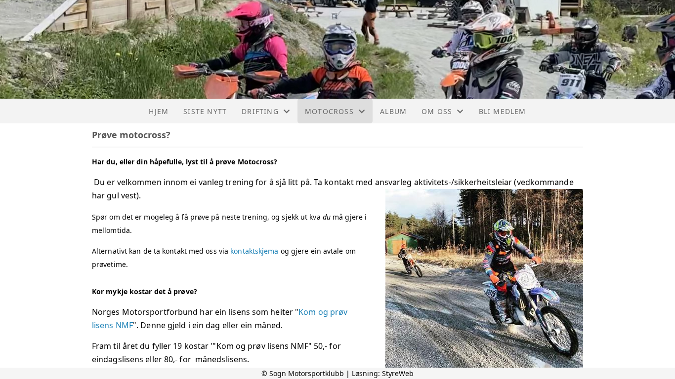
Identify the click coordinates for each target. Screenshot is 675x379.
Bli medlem (502, 111)
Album (393, 111)
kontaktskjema (254, 251)
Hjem (159, 111)
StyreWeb (398, 373)
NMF (123, 325)
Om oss (437, 111)
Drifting (260, 111)
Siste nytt (205, 111)
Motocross (329, 111)
